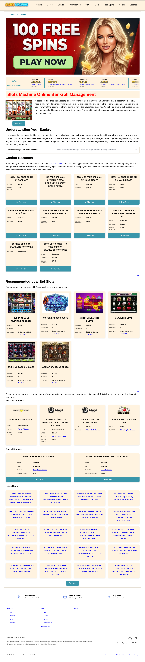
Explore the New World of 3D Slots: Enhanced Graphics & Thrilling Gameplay (21, 498)
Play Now (18, 123)
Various (12, 622)
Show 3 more (45, 626)
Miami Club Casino (59, 436)
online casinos (57, 163)
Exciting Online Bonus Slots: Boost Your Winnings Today (21, 515)
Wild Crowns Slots (81, 84)
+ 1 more (55, 382)
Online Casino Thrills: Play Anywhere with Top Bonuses (55, 533)
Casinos (133, 5)
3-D (87, 5)
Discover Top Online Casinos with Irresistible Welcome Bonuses (55, 498)
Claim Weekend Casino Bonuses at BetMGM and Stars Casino (21, 569)
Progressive (48, 622)
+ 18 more (55, 333)
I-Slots (96, 5)
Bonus (61, 5)
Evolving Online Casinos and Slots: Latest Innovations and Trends (90, 534)
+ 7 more (124, 333)
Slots (43, 608)
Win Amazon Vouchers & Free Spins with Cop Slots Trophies (89, 569)
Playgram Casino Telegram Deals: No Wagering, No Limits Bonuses (123, 570)
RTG (12, 619)
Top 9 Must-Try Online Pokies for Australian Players (124, 551)
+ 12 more (21, 334)
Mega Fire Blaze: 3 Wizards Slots (55, 84)
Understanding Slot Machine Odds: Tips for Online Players (89, 515)
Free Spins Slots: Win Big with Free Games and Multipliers (89, 497)
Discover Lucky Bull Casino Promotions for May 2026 (55, 551)
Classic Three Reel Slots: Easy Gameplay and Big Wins (55, 515)
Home (12, 14)
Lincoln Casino (106, 470)
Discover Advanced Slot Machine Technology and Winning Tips (124, 516)
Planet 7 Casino (23, 429)
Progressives (75, 5)
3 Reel (39, 5)
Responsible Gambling (117, 655)
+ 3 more (90, 334)
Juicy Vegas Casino (40, 470)
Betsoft (12, 616)
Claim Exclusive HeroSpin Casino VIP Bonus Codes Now (21, 551)
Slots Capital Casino (127, 430)
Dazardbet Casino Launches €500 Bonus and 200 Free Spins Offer (55, 570)
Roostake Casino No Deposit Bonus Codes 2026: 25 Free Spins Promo (124, 534)
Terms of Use (102, 655)
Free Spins (109, 5)
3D (45, 612)
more (137, 275)
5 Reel (50, 5)
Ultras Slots (31, 84)
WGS (12, 612)
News (76, 608)
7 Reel (122, 5)
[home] (17, 8)
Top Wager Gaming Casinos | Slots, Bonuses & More (123, 497)
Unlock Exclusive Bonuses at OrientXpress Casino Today (89, 552)
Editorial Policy (133, 655)
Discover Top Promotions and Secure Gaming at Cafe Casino (21, 534)
